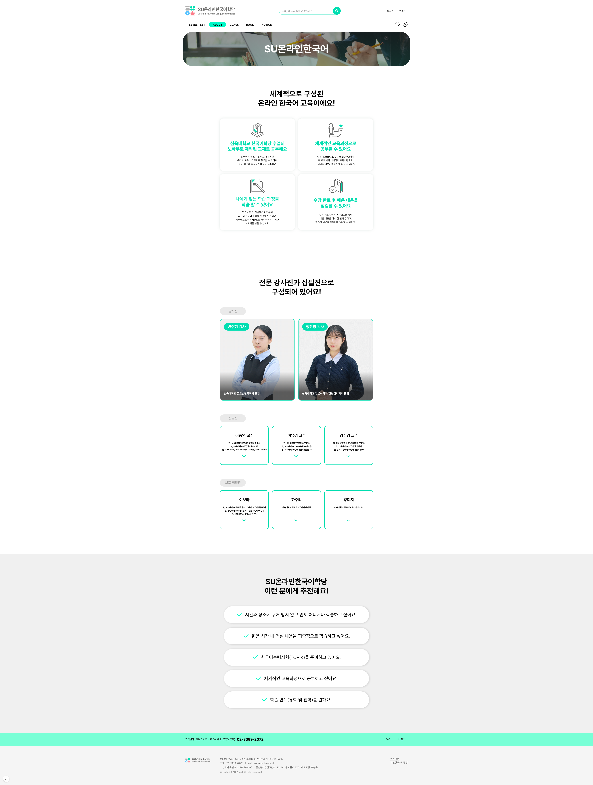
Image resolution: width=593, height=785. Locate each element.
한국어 (402, 10)
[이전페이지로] (6, 779)
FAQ (388, 739)
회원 (405, 24)
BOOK (250, 24)
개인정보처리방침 (399, 762)
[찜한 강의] (397, 24)
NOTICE (266, 24)
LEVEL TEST (197, 24)
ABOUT (217, 24)
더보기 (244, 454)
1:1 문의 (401, 739)
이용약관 (394, 758)
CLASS (234, 24)
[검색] (337, 11)
